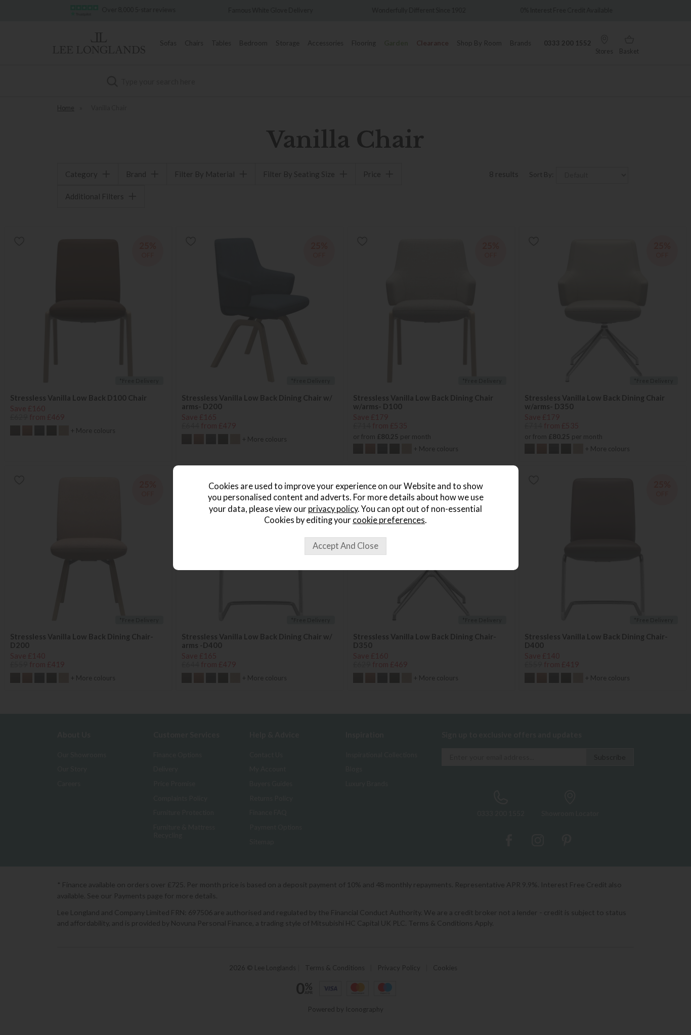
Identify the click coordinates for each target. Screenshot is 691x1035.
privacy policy (333, 509)
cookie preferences (389, 520)
